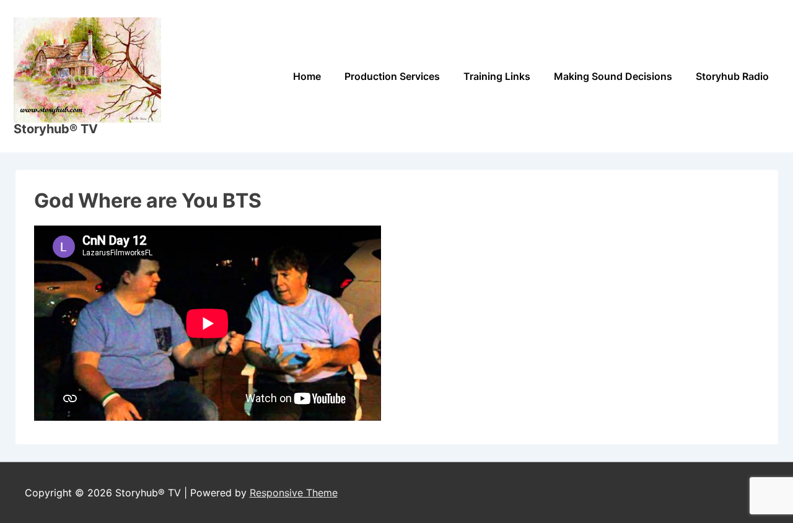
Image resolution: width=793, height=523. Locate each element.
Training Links (496, 76)
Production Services (392, 76)
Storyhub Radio (732, 76)
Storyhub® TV (56, 128)
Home (307, 76)
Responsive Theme (294, 492)
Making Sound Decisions (613, 76)
